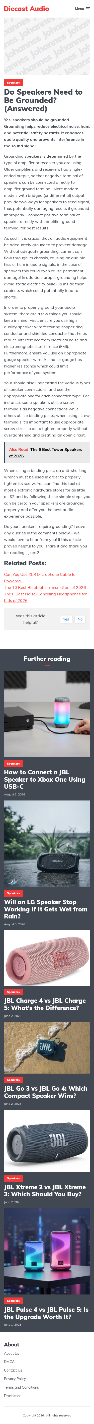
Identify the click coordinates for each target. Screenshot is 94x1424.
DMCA (9, 1361)
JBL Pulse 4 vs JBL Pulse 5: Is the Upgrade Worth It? (46, 1313)
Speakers (13, 82)
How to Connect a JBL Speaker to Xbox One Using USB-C (44, 779)
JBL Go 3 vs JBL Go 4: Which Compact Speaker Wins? (45, 1092)
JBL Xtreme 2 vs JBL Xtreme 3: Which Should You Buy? (45, 1191)
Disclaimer (12, 1395)
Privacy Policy (15, 1378)
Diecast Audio (26, 9)
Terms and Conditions (21, 1387)
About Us (11, 1353)
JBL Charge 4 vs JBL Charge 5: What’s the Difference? (45, 1004)
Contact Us (13, 1370)
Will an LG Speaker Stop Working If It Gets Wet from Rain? (45, 909)
